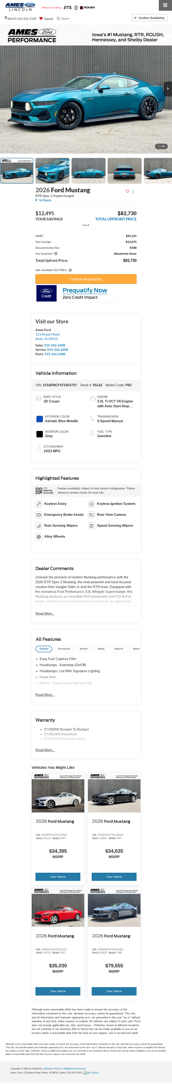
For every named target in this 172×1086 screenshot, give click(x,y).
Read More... (45, 613)
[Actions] (133, 192)
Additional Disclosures (75, 1068)
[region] (86, 250)
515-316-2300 (54, 354)
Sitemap (48, 1068)
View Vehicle (58, 876)
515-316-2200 (57, 349)
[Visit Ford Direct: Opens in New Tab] (92, 1072)
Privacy (58, 1068)
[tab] (43, 649)
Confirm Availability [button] (86, 279)
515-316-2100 (54, 345)
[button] (86, 88)
